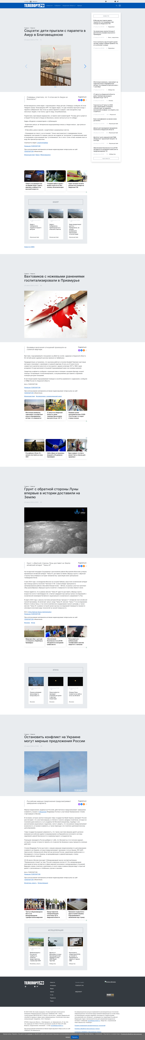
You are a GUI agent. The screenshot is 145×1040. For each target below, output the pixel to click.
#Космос (32, 702)
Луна (33, 622)
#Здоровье (111, 26)
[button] (85, 66)
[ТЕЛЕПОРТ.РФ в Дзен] (115, 1)
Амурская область (69, 5)
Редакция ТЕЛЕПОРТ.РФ (32, 146)
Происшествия (30, 155)
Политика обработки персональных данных (87, 1028)
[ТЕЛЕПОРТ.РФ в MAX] (106, 1)
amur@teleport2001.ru (57, 1025)
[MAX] (79, 100)
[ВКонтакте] (81, 100)
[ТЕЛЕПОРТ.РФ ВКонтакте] (110, 1)
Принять (75, 1037)
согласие (29, 1034)
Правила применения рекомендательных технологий (90, 1025)
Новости (49, 5)
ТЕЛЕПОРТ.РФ (29, 151)
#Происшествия (34, 237)
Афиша (79, 5)
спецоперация (43, 883)
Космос (27, 622)
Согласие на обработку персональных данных (88, 1031)
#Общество (52, 963)
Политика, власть (31, 883)
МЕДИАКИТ (78, 991)
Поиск (52, 1001)
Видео (52, 988)
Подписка (53, 998)
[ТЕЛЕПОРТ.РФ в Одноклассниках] (113, 1)
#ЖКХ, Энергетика (113, 37)
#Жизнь (111, 100)
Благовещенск (46, 155)
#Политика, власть (35, 963)
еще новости (106, 158)
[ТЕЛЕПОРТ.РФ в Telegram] (108, 1)
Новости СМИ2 (29, 247)
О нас (51, 994)
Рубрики (57, 5)
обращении (43, 812)
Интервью (53, 985)
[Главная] (34, 5)
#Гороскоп (113, 114)
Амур (38, 155)
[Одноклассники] (84, 100)
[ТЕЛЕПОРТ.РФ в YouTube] (120, 1)
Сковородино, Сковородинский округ (49, 396)
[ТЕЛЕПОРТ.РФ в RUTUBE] (117, 1)
